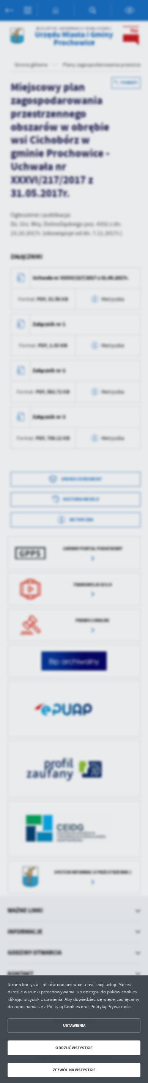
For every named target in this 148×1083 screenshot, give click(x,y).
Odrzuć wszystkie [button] (74, 1048)
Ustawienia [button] (74, 1025)
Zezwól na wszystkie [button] (74, 1070)
